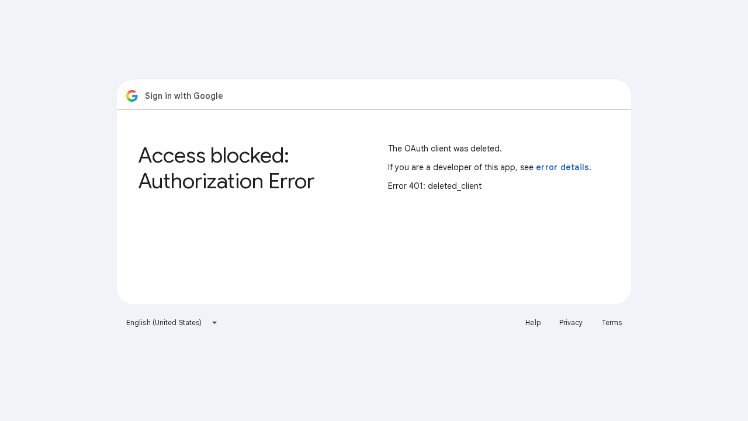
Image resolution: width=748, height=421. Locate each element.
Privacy (571, 322)
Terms (612, 322)
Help (532, 322)
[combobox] (172, 322)
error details (562, 167)
